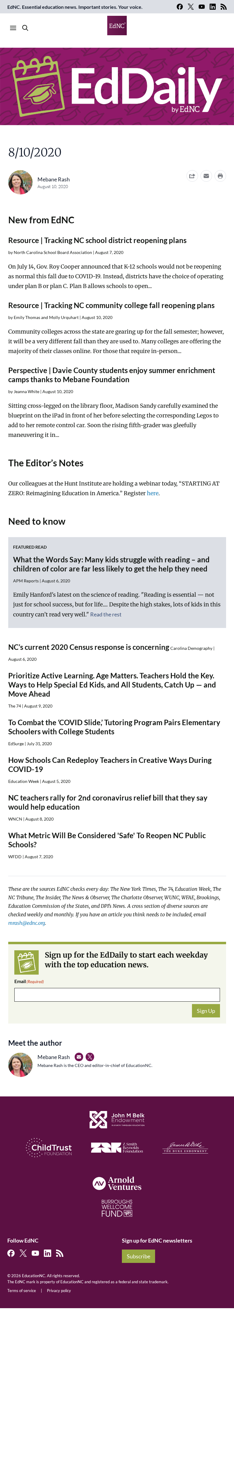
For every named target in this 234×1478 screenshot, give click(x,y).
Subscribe (138, 1256)
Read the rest (106, 614)
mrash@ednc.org (26, 923)
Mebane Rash (53, 179)
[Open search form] (25, 28)
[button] (206, 176)
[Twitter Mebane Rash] (90, 1057)
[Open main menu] (13, 28)
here (152, 493)
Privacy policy (59, 1290)
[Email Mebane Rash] (79, 1057)
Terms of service (21, 1290)
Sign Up (206, 1010)
